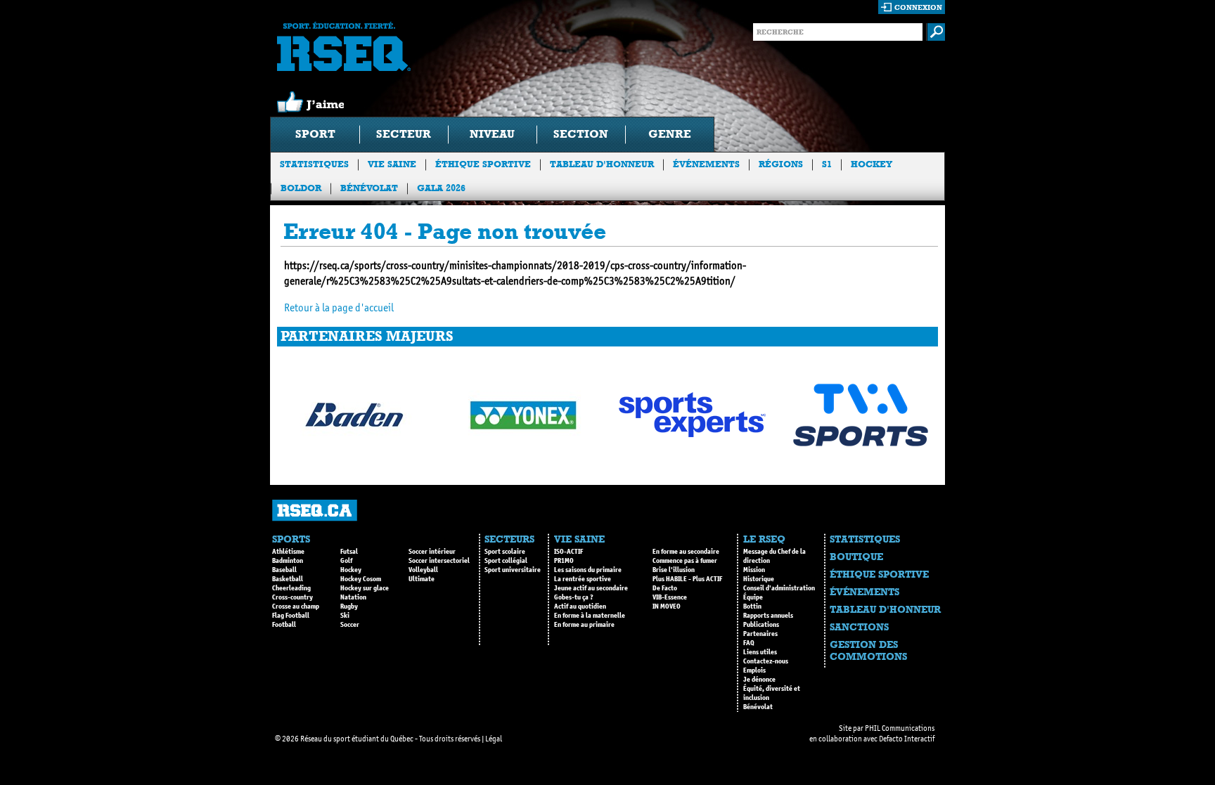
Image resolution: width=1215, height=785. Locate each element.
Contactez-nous (765, 661)
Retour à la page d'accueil (339, 307)
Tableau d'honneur (602, 164)
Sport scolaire (504, 551)
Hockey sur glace (364, 588)
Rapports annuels (768, 615)
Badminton (287, 561)
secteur (403, 134)
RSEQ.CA (314, 510)
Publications (761, 625)
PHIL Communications (899, 728)
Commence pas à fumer (684, 561)
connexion (918, 7)
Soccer (349, 625)
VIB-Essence (669, 597)
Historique (758, 579)
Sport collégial (505, 561)
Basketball (287, 579)
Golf (346, 561)
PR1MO (564, 561)
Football (284, 625)
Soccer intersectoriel (439, 561)
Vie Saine (392, 164)
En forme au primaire (584, 625)
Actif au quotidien (580, 606)
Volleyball (423, 570)
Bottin (752, 606)
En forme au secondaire (685, 551)
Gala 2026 (441, 188)
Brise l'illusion (673, 570)
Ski (344, 615)
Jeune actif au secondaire (591, 588)
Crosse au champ (295, 606)
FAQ (748, 643)
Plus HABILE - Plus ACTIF (687, 579)
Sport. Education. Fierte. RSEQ (344, 46)
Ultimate (422, 579)
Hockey (871, 164)
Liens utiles (760, 652)
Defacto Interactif (906, 739)
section (580, 134)
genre (669, 134)
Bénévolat (369, 188)
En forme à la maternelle (589, 615)
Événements (706, 164)
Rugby (349, 606)
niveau (492, 134)
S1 (827, 164)
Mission (754, 570)
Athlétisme (288, 551)
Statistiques (314, 164)
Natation (353, 597)
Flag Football (290, 615)
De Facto (664, 588)
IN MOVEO (666, 606)
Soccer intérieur (432, 551)
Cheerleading (291, 588)
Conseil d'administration (779, 588)
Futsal (349, 551)
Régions (781, 164)
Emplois (754, 670)
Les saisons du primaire (588, 570)
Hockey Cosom (360, 579)
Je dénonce (759, 679)
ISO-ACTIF (568, 551)
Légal (493, 739)
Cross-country (292, 597)
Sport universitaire (512, 570)
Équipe (753, 597)
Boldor (301, 188)
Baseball (284, 570)
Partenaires (760, 634)
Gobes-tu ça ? (573, 597)
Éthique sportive (483, 164)
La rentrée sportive (582, 579)
